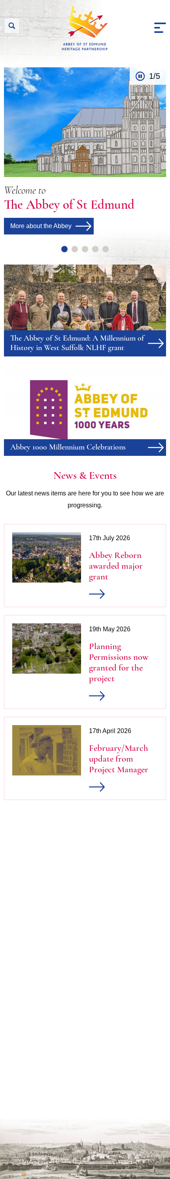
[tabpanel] (85, 150)
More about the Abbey (41, 226)
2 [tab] (75, 249)
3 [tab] (85, 249)
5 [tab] (105, 249)
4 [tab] (95, 249)
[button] (160, 28)
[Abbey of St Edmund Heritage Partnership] (85, 27)
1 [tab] (64, 249)
